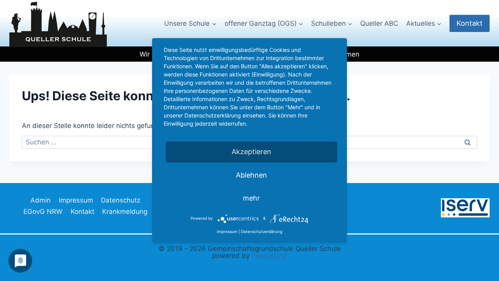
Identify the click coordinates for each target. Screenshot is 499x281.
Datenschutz (120, 200)
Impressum (76, 200)
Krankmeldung (124, 211)
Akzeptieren (251, 152)
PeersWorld (269, 256)
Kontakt (470, 23)
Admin (40, 200)
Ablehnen (251, 175)
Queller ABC (379, 23)
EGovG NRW (42, 211)
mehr (251, 198)
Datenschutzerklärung (261, 231)
